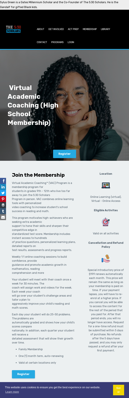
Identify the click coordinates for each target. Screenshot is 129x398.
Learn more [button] (12, 391)
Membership (90, 29)
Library (105, 29)
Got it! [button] (118, 390)
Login (71, 42)
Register (64, 153)
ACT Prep (73, 29)
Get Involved (56, 29)
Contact (42, 42)
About (40, 29)
